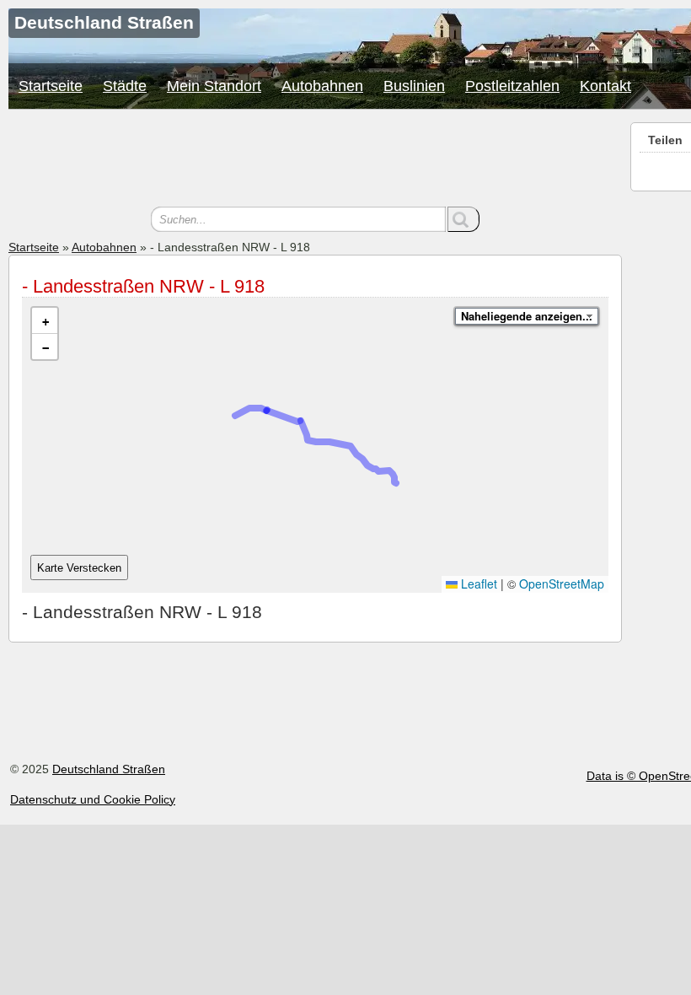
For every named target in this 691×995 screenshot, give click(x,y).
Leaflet (477, 583)
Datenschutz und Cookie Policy (92, 799)
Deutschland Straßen (108, 769)
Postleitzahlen (512, 86)
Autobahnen (322, 86)
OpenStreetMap (561, 583)
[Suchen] (463, 219)
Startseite (51, 86)
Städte (125, 86)
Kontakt (605, 86)
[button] (44, 321)
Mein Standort (214, 86)
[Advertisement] (315, 160)
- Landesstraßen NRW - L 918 (143, 286)
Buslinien (414, 86)
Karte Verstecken (79, 568)
